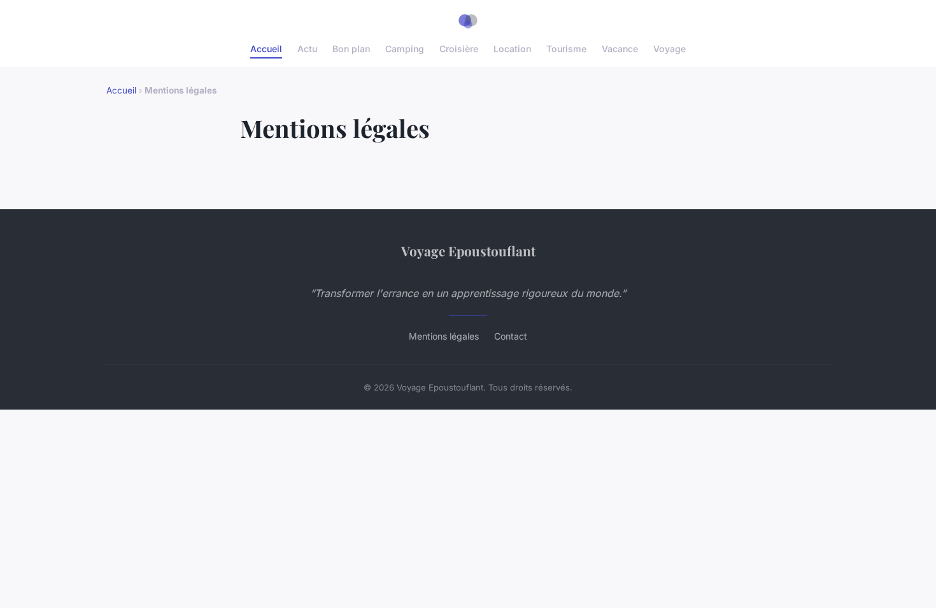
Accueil (266, 48)
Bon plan (351, 48)
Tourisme (566, 48)
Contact (510, 336)
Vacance (620, 48)
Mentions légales (444, 336)
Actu (307, 48)
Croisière (458, 48)
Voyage (669, 48)
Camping (404, 48)
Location (512, 48)
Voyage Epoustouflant (468, 250)
